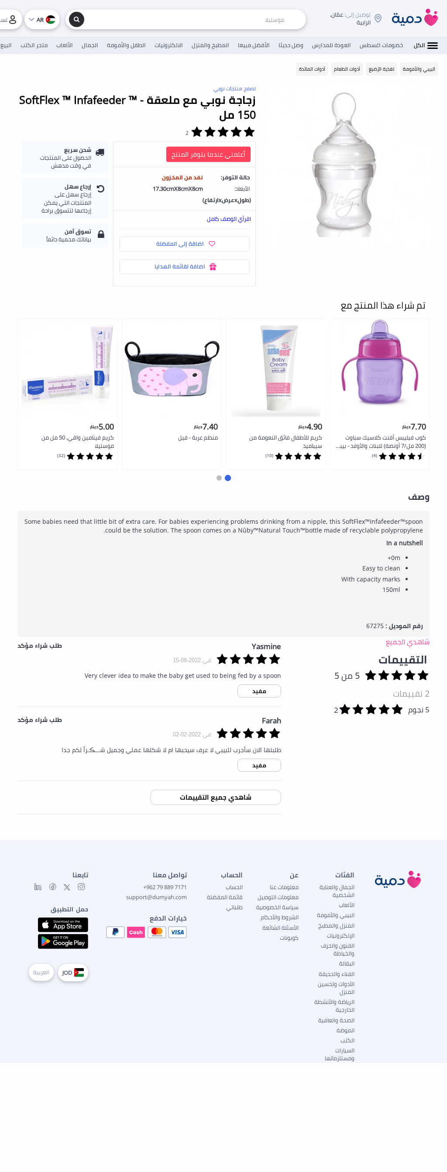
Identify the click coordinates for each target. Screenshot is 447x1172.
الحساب (234, 887)
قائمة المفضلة (225, 897)
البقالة (346, 963)
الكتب (347, 1040)
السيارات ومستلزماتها (339, 1054)
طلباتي (234, 907)
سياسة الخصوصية (277, 907)
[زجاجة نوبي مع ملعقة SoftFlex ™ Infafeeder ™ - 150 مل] (347, 166)
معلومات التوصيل (278, 897)
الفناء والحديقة (336, 974)
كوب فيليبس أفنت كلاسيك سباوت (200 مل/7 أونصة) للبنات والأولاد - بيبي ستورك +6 (380, 441)
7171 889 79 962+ (165, 887)
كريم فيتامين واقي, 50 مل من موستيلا (77, 441)
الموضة (345, 1030)
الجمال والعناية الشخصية (337, 891)
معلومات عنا (284, 887)
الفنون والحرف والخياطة (337, 949)
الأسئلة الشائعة (280, 927)
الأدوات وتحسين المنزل (336, 988)
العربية (41, 972)
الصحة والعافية (336, 1020)
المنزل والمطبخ (336, 925)
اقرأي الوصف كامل (229, 219)
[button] (228, 478)
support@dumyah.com (156, 897)
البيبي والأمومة (335, 915)
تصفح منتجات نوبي (234, 88)
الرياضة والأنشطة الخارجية (334, 1006)
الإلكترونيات (340, 935)
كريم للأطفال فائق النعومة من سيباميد (285, 441)
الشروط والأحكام (280, 917)
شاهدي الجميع (408, 641)
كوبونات (289, 938)
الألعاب (346, 905)
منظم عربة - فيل (198, 437)
